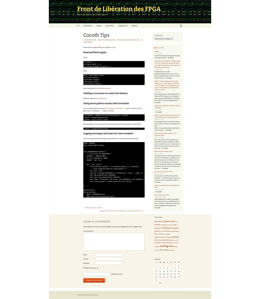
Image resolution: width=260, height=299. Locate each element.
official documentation (102, 88)
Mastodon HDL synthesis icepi (163, 151)
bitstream (158, 221)
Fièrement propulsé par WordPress (88, 295)
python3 (134, 40)
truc (178, 242)
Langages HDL (122, 26)
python (129, 40)
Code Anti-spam (116, 274)
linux (158, 234)
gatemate (171, 228)
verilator (157, 246)
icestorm (176, 231)
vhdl (171, 246)
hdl (125, 40)
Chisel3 (172, 221)
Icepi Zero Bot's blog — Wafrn (163, 171)
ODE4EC (156, 51)
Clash (177, 221)
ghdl (176, 228)
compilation (170, 225)
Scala (159, 240)
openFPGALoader (159, 237)
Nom (85, 255)
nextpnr (168, 234)
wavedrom (156, 250)
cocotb (102, 40)
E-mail (86, 259)
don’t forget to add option (114, 108)
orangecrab (169, 237)
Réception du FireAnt (92, 207)
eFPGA (160, 228)
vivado (176, 246)
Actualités (160, 47)
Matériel (134, 26)
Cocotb (113, 47)
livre (161, 234)
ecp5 (156, 228)
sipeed (172, 240)
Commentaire (88, 231)
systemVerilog (165, 243)
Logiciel (98, 26)
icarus (168, 231)
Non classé (108, 40)
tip (138, 40)
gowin (156, 231)
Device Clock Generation (161, 195)
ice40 (172, 231)
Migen (164, 234)
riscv (156, 240)
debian (175, 225)
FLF (78, 26)
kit (155, 234)
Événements (88, 26)
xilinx (161, 250)
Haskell (161, 231)
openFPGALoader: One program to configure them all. (122, 210)
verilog (164, 246)
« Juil (159, 283)
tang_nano (172, 243)
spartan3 (176, 240)
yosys (166, 249)
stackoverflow (101, 98)
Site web (86, 263)
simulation (165, 240)
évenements (171, 250)
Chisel (166, 221)
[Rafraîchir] (98, 268)
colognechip (164, 225)
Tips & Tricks (110, 26)
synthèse (157, 243)
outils (113, 40)
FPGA (164, 227)
